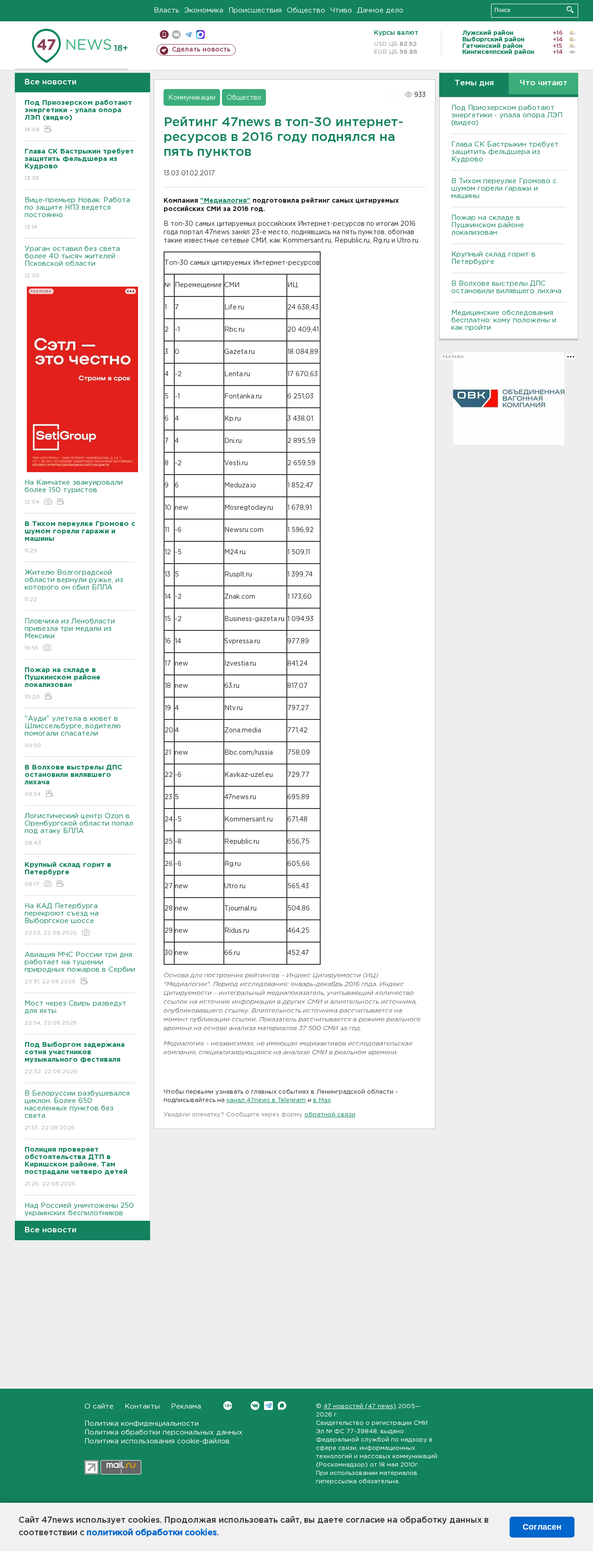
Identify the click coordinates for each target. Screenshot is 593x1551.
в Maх (322, 1100)
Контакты (142, 1407)
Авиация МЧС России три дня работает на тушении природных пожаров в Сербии (80, 968)
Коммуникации (191, 98)
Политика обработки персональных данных (163, 1432)
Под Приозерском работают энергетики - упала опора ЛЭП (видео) (506, 115)
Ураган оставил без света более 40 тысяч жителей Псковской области (72, 262)
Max (282, 1405)
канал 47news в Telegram (266, 1100)
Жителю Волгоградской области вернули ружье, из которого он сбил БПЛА (74, 586)
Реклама (186, 1407)
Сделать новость (201, 49)
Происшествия (255, 10)
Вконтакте (255, 1405)
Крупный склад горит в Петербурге (493, 258)
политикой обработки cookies (152, 1533)
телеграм (188, 34)
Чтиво (341, 10)
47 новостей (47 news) (359, 1406)
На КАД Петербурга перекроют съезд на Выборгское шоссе (62, 919)
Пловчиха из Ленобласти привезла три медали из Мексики (70, 634)
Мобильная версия (164, 34)
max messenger (200, 34)
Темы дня (474, 83)
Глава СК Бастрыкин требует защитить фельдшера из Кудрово (505, 151)
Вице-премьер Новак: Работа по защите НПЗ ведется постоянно (77, 213)
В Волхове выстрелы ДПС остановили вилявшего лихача (506, 287)
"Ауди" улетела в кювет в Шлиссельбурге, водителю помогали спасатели (73, 732)
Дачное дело (380, 10)
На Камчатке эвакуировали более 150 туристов (74, 492)
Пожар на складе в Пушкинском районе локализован (487, 225)
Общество (306, 10)
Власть (166, 10)
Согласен (542, 1527)
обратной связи (329, 1114)
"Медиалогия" (225, 201)
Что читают (544, 83)
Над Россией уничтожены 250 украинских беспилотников (79, 1215)
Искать (570, 9)
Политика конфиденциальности (141, 1424)
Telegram (268, 1405)
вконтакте (176, 34)
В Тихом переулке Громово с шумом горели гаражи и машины (504, 188)
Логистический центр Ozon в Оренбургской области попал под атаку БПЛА (79, 829)
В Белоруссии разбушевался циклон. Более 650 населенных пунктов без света (77, 1110)
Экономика (203, 10)
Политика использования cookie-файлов (157, 1441)
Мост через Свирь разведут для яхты (75, 1012)
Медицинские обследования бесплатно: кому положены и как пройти (503, 320)
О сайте (99, 1407)
